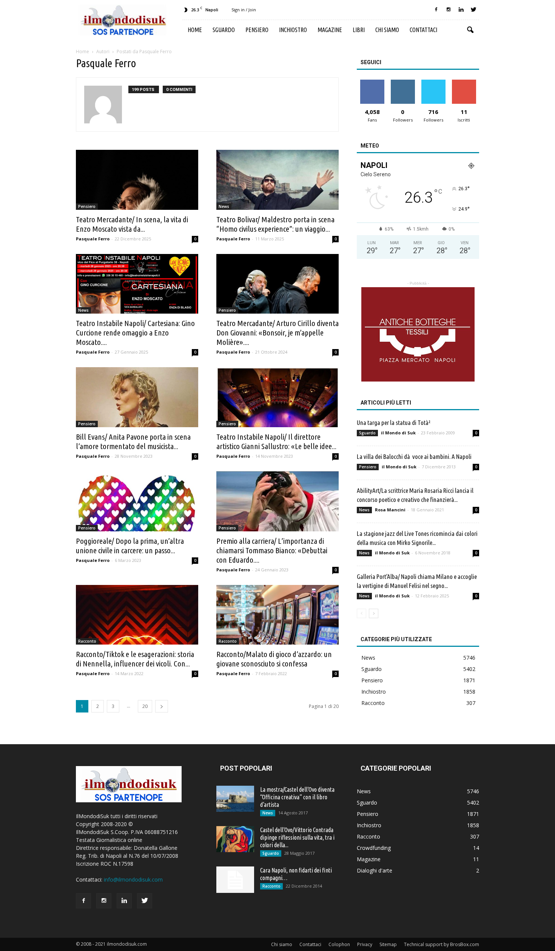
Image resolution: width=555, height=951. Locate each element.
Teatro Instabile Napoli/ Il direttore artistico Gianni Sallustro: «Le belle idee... (276, 441)
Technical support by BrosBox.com (441, 944)
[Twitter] (473, 10)
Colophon (339, 944)
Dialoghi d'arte (374, 870)
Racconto (87, 641)
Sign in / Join (243, 9)
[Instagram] (448, 10)
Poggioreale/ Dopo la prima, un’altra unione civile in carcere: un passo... (130, 545)
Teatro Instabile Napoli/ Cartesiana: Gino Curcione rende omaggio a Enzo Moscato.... (135, 332)
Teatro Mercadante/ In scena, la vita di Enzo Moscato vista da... (132, 224)
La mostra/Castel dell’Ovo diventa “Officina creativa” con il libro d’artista (297, 797)
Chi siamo (387, 29)
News (224, 206)
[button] (470, 30)
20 (145, 706)
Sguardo (224, 29)
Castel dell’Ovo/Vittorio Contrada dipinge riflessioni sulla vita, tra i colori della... (297, 837)
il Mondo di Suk (398, 432)
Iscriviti (464, 82)
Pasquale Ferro (92, 239)
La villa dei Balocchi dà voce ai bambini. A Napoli (414, 456)
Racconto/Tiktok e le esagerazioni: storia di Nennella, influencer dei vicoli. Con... (135, 658)
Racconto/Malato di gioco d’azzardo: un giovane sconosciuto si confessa (274, 658)
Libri (359, 29)
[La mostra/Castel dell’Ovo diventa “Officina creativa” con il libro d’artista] (235, 799)
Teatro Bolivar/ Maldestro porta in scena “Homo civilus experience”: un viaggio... (275, 224)
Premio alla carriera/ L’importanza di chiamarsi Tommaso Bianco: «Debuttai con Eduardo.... (271, 550)
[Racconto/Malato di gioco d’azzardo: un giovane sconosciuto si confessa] (277, 615)
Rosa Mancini (390, 509)
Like (372, 82)
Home (195, 29)
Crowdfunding (374, 847)
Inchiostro (293, 29)
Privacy (364, 944)
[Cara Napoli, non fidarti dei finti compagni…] (235, 879)
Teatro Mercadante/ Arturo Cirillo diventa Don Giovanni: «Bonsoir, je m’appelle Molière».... (277, 332)
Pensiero (256, 29)
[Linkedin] (461, 10)
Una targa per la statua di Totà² (393, 422)
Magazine (330, 29)
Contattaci (423, 29)
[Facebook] (436, 10)
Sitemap (388, 944)
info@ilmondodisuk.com (133, 879)
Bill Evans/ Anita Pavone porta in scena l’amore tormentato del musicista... (133, 441)
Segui (402, 82)
